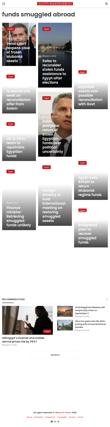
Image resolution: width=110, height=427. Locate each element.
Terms (80, 417)
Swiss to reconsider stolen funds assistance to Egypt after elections (54, 71)
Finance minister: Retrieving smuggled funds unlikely (18, 216)
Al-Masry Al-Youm (61, 412)
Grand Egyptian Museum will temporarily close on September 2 (90, 310)
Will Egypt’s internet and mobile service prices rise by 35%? (23, 339)
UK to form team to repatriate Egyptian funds (15, 147)
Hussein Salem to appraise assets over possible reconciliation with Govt (90, 91)
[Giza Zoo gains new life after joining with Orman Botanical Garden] (65, 325)
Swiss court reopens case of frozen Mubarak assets (18, 52)
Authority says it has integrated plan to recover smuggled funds (87, 229)
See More (55, 355)
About (29, 417)
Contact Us (50, 417)
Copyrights (62, 417)
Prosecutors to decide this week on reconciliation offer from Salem (18, 97)
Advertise (38, 417)
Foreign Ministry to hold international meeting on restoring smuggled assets (53, 205)
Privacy (72, 417)
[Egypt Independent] (55, 3)
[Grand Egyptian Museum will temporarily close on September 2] (65, 311)
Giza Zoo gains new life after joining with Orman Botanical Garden (90, 324)
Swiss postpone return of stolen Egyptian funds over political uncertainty (52, 136)
